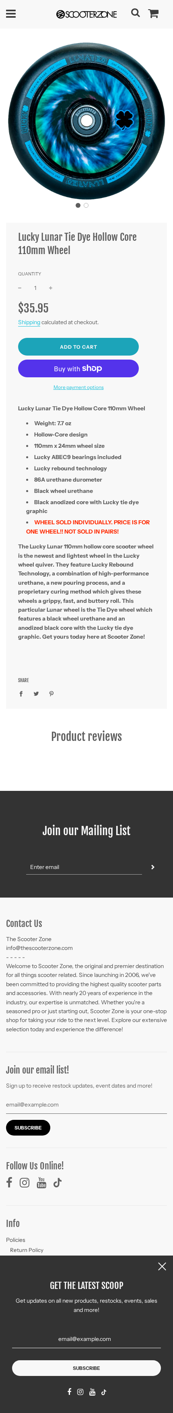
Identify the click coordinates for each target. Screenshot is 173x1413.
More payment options (79, 387)
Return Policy (26, 1250)
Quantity (29, 274)
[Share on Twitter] (36, 693)
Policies (15, 1239)
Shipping (29, 322)
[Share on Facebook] (23, 693)
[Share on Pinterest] (52, 693)
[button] (78, 205)
